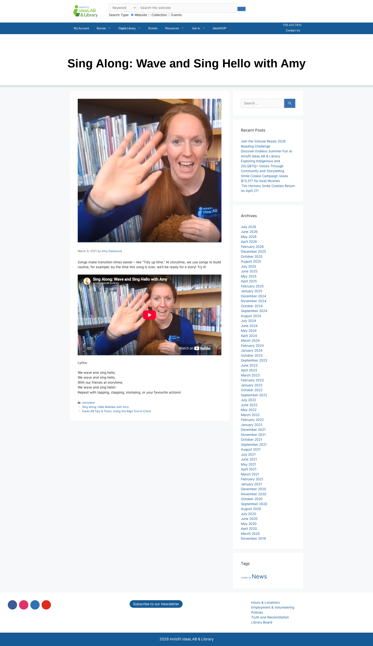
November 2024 (253, 301)
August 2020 (251, 509)
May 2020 (249, 524)
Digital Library (127, 28)
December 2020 (253, 489)
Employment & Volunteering (272, 607)
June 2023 (249, 365)
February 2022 (252, 420)
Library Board (261, 622)
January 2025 (251, 291)
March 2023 (250, 375)
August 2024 (251, 316)
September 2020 (254, 504)
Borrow (101, 28)
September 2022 (254, 395)
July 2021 (248, 454)
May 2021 (248, 464)
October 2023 (252, 355)
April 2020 (249, 529)
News (259, 576)
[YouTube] (46, 605)
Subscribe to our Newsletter (156, 604)
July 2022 (248, 400)
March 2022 (250, 415)
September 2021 (254, 445)
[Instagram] (23, 605)
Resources (172, 28)
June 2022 (249, 405)
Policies (257, 612)
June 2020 (249, 519)
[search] (241, 9)
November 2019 (253, 538)
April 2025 (249, 281)
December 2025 (253, 251)
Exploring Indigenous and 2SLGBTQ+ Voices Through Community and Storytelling (262, 166)
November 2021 (253, 435)
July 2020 (248, 514)
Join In (196, 28)
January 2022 (251, 425)
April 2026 (249, 242)
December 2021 (253, 430)
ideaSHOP (219, 28)
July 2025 (248, 266)
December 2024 (253, 296)
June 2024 (249, 326)
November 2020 (253, 494)
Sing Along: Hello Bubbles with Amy (105, 406)
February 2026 (252, 247)
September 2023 (254, 360)
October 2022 (251, 390)
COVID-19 (246, 578)
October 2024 (252, 306)
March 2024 (250, 341)
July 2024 (248, 321)
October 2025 (251, 256)
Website (140, 15)
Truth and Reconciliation (270, 617)
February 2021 (252, 479)
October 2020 (252, 499)
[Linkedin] (35, 605)
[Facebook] (12, 605)
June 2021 (249, 459)
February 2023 (252, 380)
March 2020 (250, 534)
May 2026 (249, 237)
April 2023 (249, 370)
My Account (81, 28)
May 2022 (248, 410)
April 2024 (249, 336)
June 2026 (249, 232)
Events (176, 15)
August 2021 (251, 449)
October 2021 (251, 439)
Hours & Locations (265, 602)
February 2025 (252, 286)
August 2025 (251, 261)
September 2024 (254, 311)
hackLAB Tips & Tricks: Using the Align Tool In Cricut (116, 411)
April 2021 (248, 469)
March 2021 (250, 474)
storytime (88, 402)
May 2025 (248, 276)
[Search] (289, 103)
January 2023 (251, 385)
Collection (159, 15)
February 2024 (252, 346)
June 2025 (249, 271)
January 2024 (251, 350)
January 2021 (251, 484)
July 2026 (248, 227)
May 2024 (249, 331)
